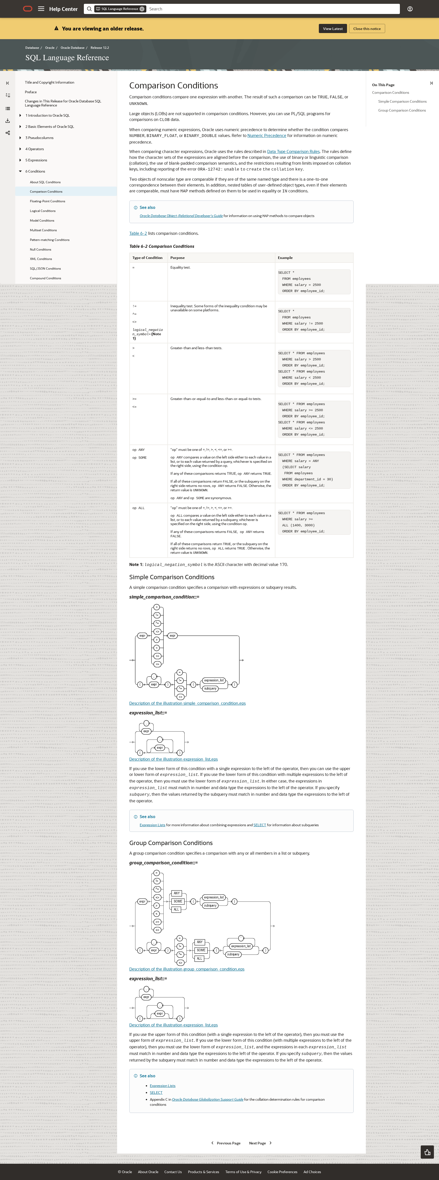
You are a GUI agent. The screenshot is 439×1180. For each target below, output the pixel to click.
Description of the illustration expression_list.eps (173, 759)
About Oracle (148, 1172)
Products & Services (203, 1172)
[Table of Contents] (7, 83)
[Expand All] (8, 95)
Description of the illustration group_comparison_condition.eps (186, 969)
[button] (41, 8)
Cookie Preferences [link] (282, 1172)
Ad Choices (312, 1172)
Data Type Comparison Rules (293, 151)
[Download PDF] (7, 120)
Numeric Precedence (266, 135)
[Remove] (142, 9)
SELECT (260, 825)
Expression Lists (152, 825)
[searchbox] (273, 8)
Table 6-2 (138, 233)
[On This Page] (431, 83)
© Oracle (125, 1172)
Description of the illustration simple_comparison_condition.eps (187, 703)
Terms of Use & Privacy (243, 1172)
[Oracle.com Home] (27, 8)
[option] (402, 92)
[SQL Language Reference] (7, 108)
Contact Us (173, 1172)
